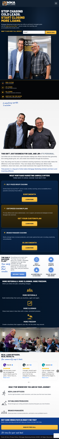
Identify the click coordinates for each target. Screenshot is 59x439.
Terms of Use (5, 437)
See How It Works (18, 274)
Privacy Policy (14, 437)
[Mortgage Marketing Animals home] (9, 3)
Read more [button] (6, 377)
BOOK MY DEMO (51, 32)
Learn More (29, 199)
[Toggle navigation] (56, 3)
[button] (1, 371)
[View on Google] (4, 365)
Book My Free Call (29, 427)
